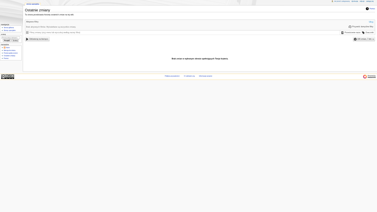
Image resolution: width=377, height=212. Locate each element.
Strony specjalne (10, 30)
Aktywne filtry (32, 22)
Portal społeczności (11, 53)
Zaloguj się (370, 1)
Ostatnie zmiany (9, 56)
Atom (8, 47)
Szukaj (3, 34)
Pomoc (372, 9)
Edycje (362, 1)
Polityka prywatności (172, 76)
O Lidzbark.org (189, 76)
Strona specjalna (32, 4)
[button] (371, 22)
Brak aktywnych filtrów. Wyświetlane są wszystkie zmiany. (51, 27)
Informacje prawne (205, 76)
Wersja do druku (9, 50)
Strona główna (9, 27)
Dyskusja (355, 1)
